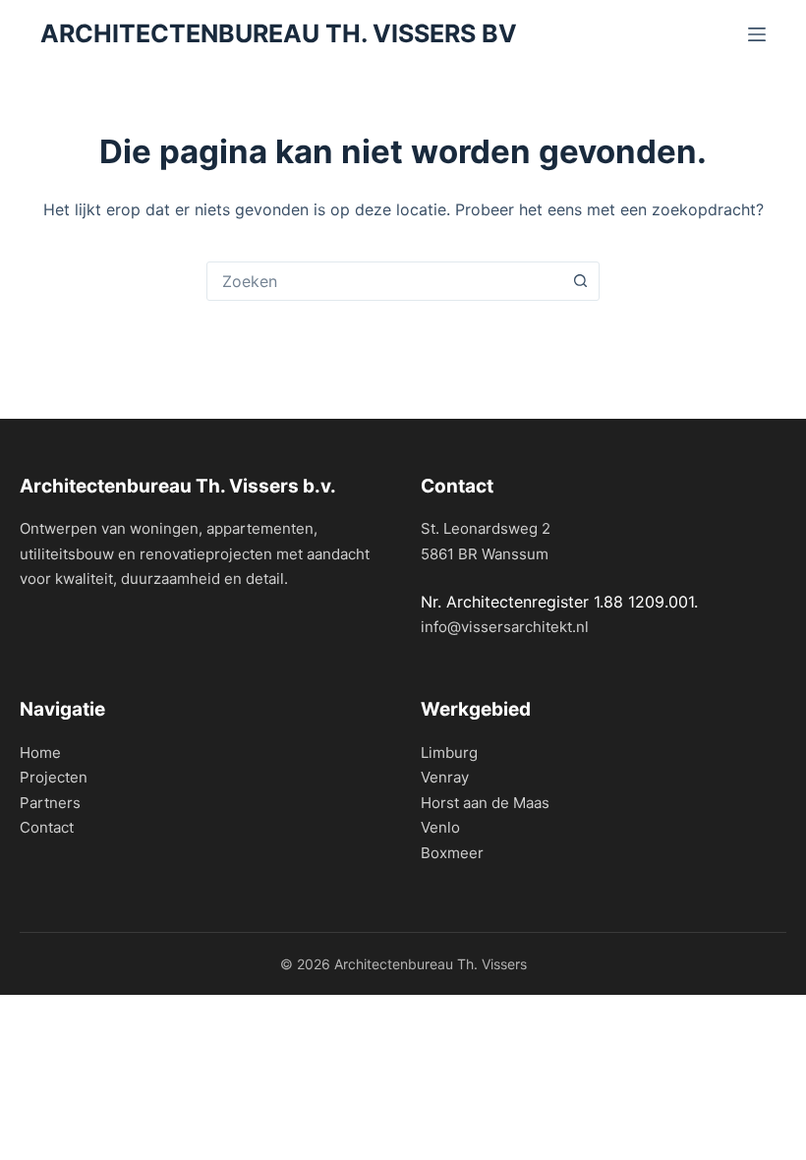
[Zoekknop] (580, 281)
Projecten (53, 777)
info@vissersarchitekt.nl (505, 626)
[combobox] (384, 281)
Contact (47, 827)
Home (40, 752)
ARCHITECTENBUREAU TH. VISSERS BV (278, 33)
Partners (50, 802)
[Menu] (757, 34)
